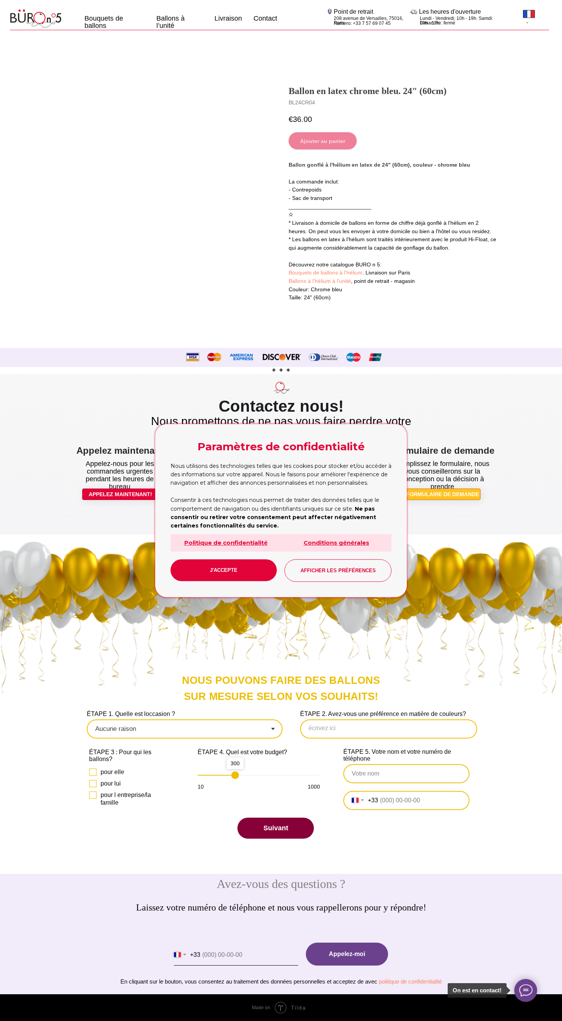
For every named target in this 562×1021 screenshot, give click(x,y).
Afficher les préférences (338, 570)
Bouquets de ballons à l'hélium (325, 272)
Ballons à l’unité (170, 21)
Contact (265, 18)
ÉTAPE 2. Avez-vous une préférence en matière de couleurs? (383, 714)
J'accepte (223, 570)
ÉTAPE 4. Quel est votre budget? (242, 752)
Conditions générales (336, 542)
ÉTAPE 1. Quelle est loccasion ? (131, 714)
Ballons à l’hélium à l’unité (320, 281)
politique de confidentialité (410, 981)
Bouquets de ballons (103, 21)
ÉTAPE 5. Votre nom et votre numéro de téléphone (397, 755)
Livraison (228, 18)
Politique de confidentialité (226, 542)
